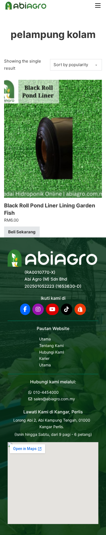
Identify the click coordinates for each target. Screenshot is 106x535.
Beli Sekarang (22, 231)
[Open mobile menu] (98, 5)
